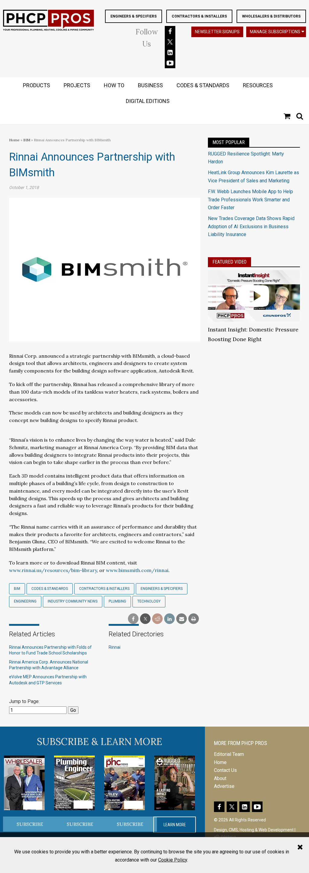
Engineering (25, 601)
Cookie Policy (172, 860)
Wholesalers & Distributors (271, 16)
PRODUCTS (36, 85)
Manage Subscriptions (275, 31)
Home (14, 140)
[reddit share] (157, 619)
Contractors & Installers (199, 16)
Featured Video (229, 262)
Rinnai (114, 647)
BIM (26, 140)
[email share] (181, 619)
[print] (193, 619)
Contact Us (225, 770)
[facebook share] (133, 619)
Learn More (175, 824)
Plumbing (117, 601)
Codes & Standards (49, 589)
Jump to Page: (24, 701)
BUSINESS (150, 85)
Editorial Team (229, 754)
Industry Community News (72, 601)
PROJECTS (77, 85)
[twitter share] (145, 619)
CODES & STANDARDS (203, 85)
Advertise (224, 786)
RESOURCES (258, 85)
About (220, 778)
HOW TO (114, 85)
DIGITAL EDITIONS (148, 101)
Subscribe (30, 824)
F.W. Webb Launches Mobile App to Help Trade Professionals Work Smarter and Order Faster (250, 199)
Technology (149, 601)
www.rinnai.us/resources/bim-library (53, 570)
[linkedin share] (169, 619)
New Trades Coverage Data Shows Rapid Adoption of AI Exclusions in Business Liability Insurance (251, 226)
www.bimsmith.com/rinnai (137, 570)
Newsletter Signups (217, 31)
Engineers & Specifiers (133, 16)
